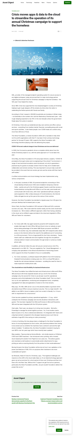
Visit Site (37, 387)
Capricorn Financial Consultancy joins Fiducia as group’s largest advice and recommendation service (51, 401)
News (43, 2)
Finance (49, 2)
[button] (60, 31)
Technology (29, 2)
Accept (59, 430)
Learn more (51, 426)
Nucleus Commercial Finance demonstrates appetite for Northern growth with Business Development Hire (23, 401)
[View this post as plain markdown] (58, 31)
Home (22, 2)
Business (67, 2)
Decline (66, 430)
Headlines (36, 2)
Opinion (55, 2)
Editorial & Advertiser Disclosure (24, 40)
